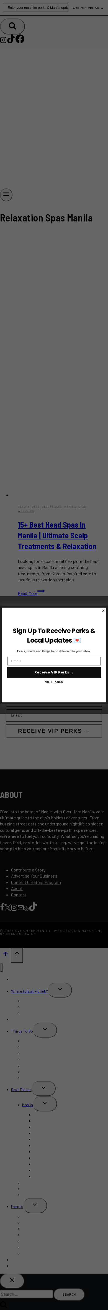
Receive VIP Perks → (54, 672)
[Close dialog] (103, 610)
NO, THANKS (54, 682)
